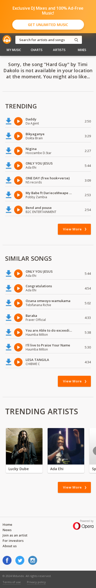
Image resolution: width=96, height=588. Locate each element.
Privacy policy (36, 582)
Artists (59, 50)
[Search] (76, 40)
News (7, 530)
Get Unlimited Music (48, 24)
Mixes (82, 50)
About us (10, 546)
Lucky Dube (18, 468)
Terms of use (12, 582)
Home (7, 524)
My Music (14, 50)
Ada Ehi (56, 468)
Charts (36, 50)
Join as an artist (15, 535)
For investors (13, 540)
